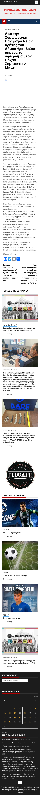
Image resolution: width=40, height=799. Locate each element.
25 (10, 722)
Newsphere (28, 790)
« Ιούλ (4, 732)
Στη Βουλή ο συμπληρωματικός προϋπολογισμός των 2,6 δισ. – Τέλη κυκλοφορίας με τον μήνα (11, 272)
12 (15, 713)
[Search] (36, 21)
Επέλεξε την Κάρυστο (12, 533)
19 (15, 717)
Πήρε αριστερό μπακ (11, 618)
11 (10, 713)
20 (20, 717)
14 (25, 713)
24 (5, 722)
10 (5, 713)
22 (30, 717)
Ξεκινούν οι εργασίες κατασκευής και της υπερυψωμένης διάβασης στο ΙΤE (19, 329)
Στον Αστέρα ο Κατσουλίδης (15, 575)
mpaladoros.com (20, 10)
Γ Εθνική (6, 530)
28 (25, 722)
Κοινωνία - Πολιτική (12, 29)
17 (5, 717)
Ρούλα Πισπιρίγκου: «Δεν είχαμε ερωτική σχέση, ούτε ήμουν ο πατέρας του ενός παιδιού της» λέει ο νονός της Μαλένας (29, 274)
